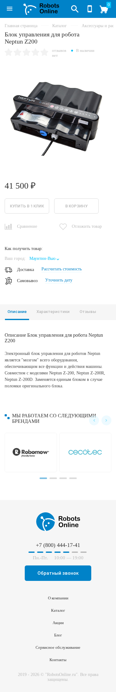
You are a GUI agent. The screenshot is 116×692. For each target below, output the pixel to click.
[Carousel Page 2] (53, 478)
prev (94, 420)
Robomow (32, 452)
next (106, 420)
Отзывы (87, 311)
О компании (58, 598)
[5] (44, 52)
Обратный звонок (58, 573)
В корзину (76, 206)
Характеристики (53, 311)
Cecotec (86, 452)
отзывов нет (59, 53)
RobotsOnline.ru (39, 8)
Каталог (10, 9)
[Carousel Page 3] (63, 478)
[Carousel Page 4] (73, 478)
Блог (58, 635)
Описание (17, 311)
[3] (26, 52)
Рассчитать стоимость (61, 269)
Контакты (58, 659)
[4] (35, 52)
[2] (17, 52)
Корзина (107, 11)
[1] (8, 52)
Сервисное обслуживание (58, 647)
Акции (58, 622)
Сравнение (27, 226)
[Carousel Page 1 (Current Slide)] (43, 478)
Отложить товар (87, 226)
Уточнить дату (58, 280)
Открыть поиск (75, 9)
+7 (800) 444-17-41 (90, 9)
